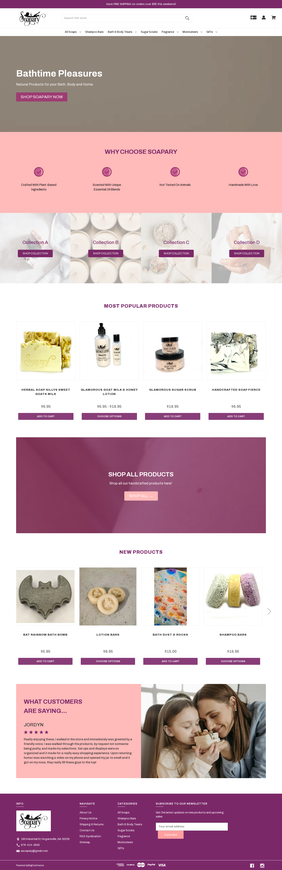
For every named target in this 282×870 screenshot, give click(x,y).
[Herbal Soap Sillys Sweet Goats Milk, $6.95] (45, 351)
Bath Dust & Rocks (170, 634)
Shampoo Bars (94, 31)
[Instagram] (262, 866)
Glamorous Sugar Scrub (172, 389)
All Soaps (71, 31)
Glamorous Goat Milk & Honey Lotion (109, 392)
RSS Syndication (90, 836)
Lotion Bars (108, 634)
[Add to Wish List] (51, 376)
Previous (9, 611)
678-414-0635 (30, 845)
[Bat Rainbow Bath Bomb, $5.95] (45, 596)
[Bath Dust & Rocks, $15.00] (170, 596)
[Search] (187, 18)
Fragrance (168, 31)
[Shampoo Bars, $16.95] (233, 596)
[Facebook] (252, 866)
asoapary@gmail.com (34, 850)
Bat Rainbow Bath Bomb (45, 634)
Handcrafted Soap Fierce (236, 389)
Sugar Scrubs (149, 31)
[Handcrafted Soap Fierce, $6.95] (236, 351)
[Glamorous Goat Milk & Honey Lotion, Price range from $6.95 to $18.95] (109, 351)
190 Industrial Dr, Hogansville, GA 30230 (45, 839)
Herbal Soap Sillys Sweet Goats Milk (45, 392)
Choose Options (109, 416)
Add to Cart (46, 416)
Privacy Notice (88, 818)
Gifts (210, 31)
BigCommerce (36, 865)
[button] (41, 97)
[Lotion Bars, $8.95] (108, 596)
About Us (86, 812)
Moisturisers (191, 31)
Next (269, 611)
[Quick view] (41, 376)
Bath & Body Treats (120, 31)
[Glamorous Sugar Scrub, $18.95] (172, 351)
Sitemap (85, 842)
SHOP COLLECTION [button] (35, 253)
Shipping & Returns (92, 824)
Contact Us (87, 830)
